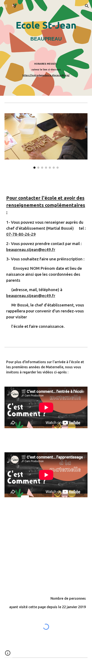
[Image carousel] (46, 140)
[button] (5, 6)
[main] (46, 30)
